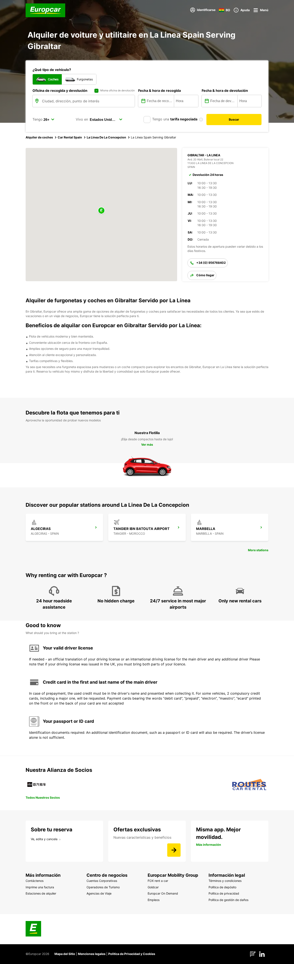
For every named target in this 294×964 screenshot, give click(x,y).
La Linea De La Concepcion (106, 137)
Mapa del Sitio (64, 954)
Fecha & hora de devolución (225, 90)
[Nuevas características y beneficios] (174, 850)
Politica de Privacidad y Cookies (131, 954)
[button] (101, 211)
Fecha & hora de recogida (159, 90)
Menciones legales (91, 954)
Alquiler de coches (39, 137)
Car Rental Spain (70, 137)
